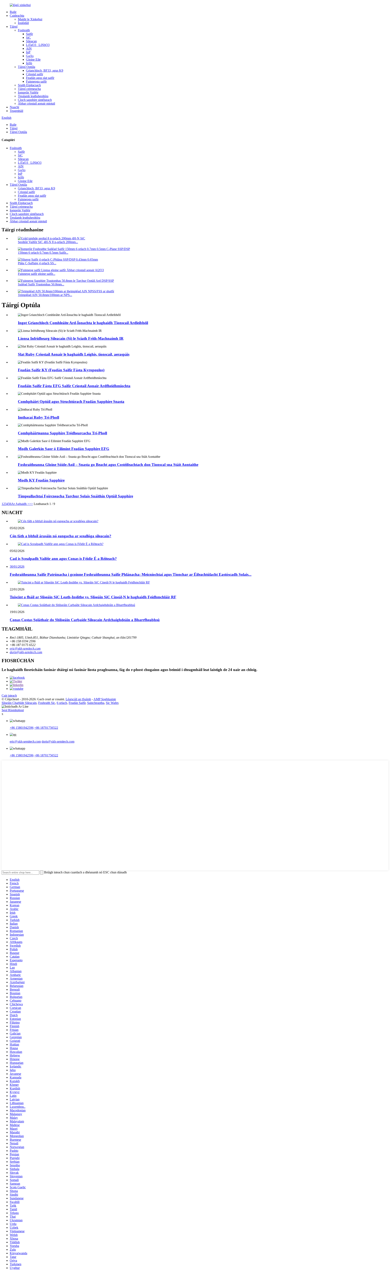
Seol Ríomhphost (13, 710)
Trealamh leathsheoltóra (33, 96)
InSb (29, 63)
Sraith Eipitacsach (29, 85)
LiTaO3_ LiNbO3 (38, 45)
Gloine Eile (33, 59)
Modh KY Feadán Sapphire (41, 480)
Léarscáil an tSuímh (78, 699)
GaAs (30, 56)
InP (28, 52)
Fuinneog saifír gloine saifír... (36, 273)
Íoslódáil (23, 23)
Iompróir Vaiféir (28, 92)
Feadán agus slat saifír (40, 78)
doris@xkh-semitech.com (26, 652)
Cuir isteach (9, 695)
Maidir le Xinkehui (30, 19)
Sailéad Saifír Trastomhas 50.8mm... (41, 284)
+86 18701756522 (46, 727)
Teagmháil (16, 111)
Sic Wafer (112, 703)
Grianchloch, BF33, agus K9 (44, 70)
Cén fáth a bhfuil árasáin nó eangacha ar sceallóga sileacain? (60, 536)
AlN (29, 48)
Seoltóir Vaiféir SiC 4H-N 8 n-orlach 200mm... (48, 242)
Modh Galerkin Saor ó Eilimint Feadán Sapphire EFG (63, 449)
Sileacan (31, 41)
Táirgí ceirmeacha (29, 89)
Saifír (29, 34)
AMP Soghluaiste (104, 699)
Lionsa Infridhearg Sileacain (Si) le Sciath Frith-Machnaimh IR (71, 338)
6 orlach (62, 703)
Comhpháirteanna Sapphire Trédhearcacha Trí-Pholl (62, 433)
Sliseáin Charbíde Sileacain (19, 703)
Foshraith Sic (46, 703)
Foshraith (24, 30)
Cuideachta (17, 15)
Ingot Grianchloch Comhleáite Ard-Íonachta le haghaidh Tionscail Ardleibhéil (83, 323)
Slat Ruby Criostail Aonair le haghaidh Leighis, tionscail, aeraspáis (73, 354)
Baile (13, 12)
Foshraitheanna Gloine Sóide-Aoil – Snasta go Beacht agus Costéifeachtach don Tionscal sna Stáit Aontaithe (108, 464)
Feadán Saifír (77, 703)
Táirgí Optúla (26, 67)
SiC (28, 37)
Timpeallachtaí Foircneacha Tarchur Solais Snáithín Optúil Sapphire (75, 496)
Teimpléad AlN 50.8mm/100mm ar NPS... (45, 295)
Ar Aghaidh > (20, 504)
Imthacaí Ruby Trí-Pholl (38, 417)
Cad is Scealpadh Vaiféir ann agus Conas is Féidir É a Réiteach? (63, 558)
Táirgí (13, 26)
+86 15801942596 (22, 727)
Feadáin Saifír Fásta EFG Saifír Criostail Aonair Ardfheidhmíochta (74, 386)
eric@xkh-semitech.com (25, 648)
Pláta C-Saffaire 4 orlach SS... (37, 263)
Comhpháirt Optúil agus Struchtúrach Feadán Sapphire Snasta (71, 401)
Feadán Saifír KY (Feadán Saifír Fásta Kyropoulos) (61, 370)
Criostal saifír (34, 74)
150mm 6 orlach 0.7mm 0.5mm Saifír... (43, 252)
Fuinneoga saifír (36, 81)
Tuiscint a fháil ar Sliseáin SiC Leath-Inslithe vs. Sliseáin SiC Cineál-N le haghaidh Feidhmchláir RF (93, 597)
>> (31, 504)
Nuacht (14, 107)
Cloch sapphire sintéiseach (35, 100)
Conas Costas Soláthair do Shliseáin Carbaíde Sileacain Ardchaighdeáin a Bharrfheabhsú (85, 620)
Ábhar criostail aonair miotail (36, 103)
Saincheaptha (95, 703)
